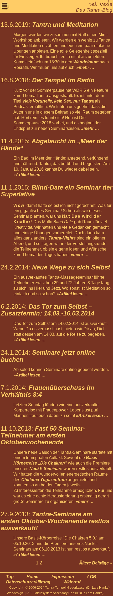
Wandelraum (86, 62)
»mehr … (85, 67)
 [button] (5, 6)
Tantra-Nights (62, 238)
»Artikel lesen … (29, 174)
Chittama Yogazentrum (44, 479)
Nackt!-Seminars (46, 468)
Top (10, 576)
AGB (91, 576)
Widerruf (71, 582)
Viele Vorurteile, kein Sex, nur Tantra (58, 101)
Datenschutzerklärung (28, 582)
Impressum (63, 576)
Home (32, 576)
